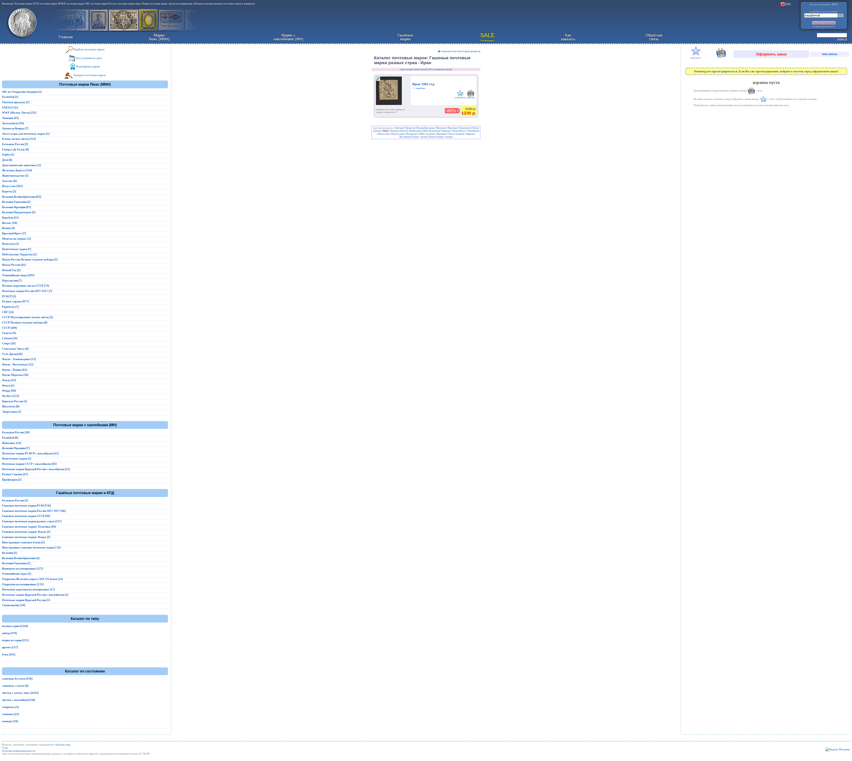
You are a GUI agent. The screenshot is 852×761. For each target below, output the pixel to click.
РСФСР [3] (9, 296)
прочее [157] (10, 647)
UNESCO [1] (10, 107)
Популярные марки (87, 66)
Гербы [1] (8, 154)
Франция (441, 133)
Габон (475, 127)
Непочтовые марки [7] (16, 249)
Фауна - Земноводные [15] (19, 359)
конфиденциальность (824, 26)
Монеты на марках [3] (16, 238)
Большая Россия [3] (15, 144)
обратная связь (63, 744)
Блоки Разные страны (441, 136)
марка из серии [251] (15, 640)
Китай (404, 130)
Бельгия (410, 127)
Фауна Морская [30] (15, 375)
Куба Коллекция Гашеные (436, 130)
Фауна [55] (9, 380)
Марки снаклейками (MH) (289, 37)
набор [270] (9, 633)
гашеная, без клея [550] (17, 678)
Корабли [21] (10, 217)
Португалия (397, 133)
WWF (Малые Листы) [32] (19, 112)
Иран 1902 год (423, 85)
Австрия (399, 127)
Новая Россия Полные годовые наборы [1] (30, 259)
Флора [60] (9, 390)
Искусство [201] (12, 186)
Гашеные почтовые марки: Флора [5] (26, 537)
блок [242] (8, 654)
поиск (842, 39)
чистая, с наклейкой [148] (18, 700)
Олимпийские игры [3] (16, 573)
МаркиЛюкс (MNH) (159, 37)
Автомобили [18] (13, 123)
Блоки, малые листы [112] (19, 138)
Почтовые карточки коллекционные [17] (28, 589)
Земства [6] (9, 181)
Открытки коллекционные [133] (22, 584)
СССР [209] (9, 327)
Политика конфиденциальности (18, 750)
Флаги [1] (8, 385)
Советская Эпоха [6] (15, 348)
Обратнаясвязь (654, 37)
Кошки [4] (8, 228)
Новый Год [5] (11, 270)
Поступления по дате (88, 58)
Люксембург (459, 130)
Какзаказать (568, 37)
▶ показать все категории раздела (459, 51)
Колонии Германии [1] (16, 563)
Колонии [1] (9, 552)
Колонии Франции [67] (16, 207)
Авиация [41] (10, 118)
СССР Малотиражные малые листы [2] (27, 317)
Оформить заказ (771, 54)
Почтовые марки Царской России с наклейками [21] (36, 469)
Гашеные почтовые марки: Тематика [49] (29, 526)
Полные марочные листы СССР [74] (25, 285)
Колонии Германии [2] (16, 201)
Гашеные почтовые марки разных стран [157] (31, 521)
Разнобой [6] (10, 437)
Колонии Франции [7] (16, 448)
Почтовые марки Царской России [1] (26, 600)
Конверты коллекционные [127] (22, 568)
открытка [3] (10, 707)
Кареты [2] (9, 191)
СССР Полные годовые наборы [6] (24, 322)
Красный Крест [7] (14, 233)
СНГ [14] (8, 312)
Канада (394, 130)
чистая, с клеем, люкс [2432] (20, 692)
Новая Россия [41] (14, 264)
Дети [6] (7, 160)
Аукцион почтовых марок (89, 75)
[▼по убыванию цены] (440, 69)
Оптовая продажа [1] (15, 102)
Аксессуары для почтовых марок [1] (25, 133)
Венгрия (441, 127)
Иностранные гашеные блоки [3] (23, 542)
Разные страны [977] (15, 301)
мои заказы (829, 54)
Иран (386, 130)
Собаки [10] (9, 338)
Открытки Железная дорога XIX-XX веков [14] (32, 579)
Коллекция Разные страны (413, 136)
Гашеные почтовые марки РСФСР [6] (26, 505)
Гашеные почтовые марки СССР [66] (26, 516)
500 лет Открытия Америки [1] (22, 91)
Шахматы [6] (10, 406)
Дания (377, 130)
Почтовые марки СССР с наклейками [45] (29, 463)
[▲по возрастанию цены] (413, 69)
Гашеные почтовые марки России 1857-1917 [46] (33, 511)
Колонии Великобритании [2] (20, 558)
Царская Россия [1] (14, 401)
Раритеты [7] (10, 306)
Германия (464, 127)
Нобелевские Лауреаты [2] (19, 254)
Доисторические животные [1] (21, 165)
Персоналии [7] (12, 280)
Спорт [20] (9, 343)
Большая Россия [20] (16, 432)
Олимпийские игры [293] (18, 275)
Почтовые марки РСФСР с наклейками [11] (30, 453)
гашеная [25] (10, 714)
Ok (840, 15)
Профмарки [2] (12, 479)
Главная (66, 37)
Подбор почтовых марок (89, 49)
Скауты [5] (9, 333)
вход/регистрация (824, 22)
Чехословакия (456, 133)
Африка (470, 133)
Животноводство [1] (15, 175)
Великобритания (425, 127)
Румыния (411, 133)
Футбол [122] (10, 396)
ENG (788, 4)
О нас (5, 747)
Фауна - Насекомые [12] (17, 364)
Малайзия (473, 130)
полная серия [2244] (15, 626)
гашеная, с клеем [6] (15, 685)
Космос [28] (9, 223)
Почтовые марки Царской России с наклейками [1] (35, 594)
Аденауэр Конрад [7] (15, 128)
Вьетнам (452, 127)
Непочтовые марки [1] (16, 458)
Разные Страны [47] (15, 474)
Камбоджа (415, 130)
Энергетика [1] (11, 411)
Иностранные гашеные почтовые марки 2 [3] (31, 547)
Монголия (383, 133)
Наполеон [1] (10, 243)
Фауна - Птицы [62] (14, 369)
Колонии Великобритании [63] (21, 196)
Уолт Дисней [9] (12, 354)
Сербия (430, 133)
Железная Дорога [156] (17, 170)
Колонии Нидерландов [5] (18, 212)
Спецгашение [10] (13, 605)
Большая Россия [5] (15, 500)
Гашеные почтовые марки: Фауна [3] (26, 531)
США (421, 133)
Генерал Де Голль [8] (15, 149)
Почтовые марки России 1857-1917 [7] (27, 291)
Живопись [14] (11, 443)
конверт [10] (10, 721)
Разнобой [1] (10, 97)
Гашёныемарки (405, 37)
